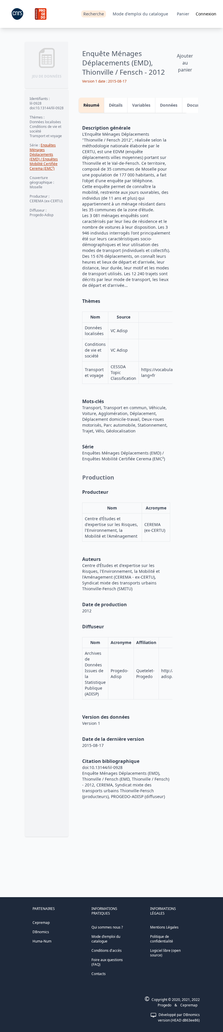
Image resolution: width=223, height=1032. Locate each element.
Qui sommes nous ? (107, 927)
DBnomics (41, 931)
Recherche (93, 14)
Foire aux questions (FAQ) (107, 962)
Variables (141, 105)
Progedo (164, 1005)
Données (168, 105)
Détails (116, 105)
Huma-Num (42, 941)
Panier (183, 14)
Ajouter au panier (185, 63)
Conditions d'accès (106, 950)
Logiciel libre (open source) (165, 953)
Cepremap (41, 922)
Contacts (98, 973)
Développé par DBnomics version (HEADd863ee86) (179, 1017)
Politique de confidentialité (161, 939)
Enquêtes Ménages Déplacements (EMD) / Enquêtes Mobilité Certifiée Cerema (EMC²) (44, 157)
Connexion (206, 14)
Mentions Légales (164, 927)
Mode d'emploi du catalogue (140, 14)
